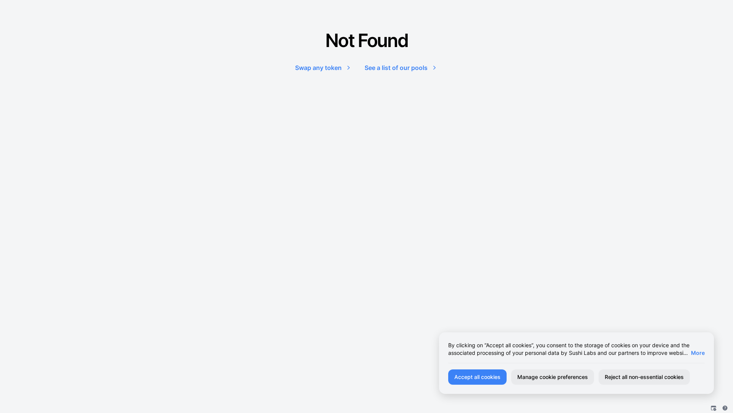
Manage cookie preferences (552, 377)
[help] (725, 408)
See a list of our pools (396, 68)
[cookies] (713, 408)
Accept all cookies (477, 377)
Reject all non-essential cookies (644, 377)
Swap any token (318, 68)
